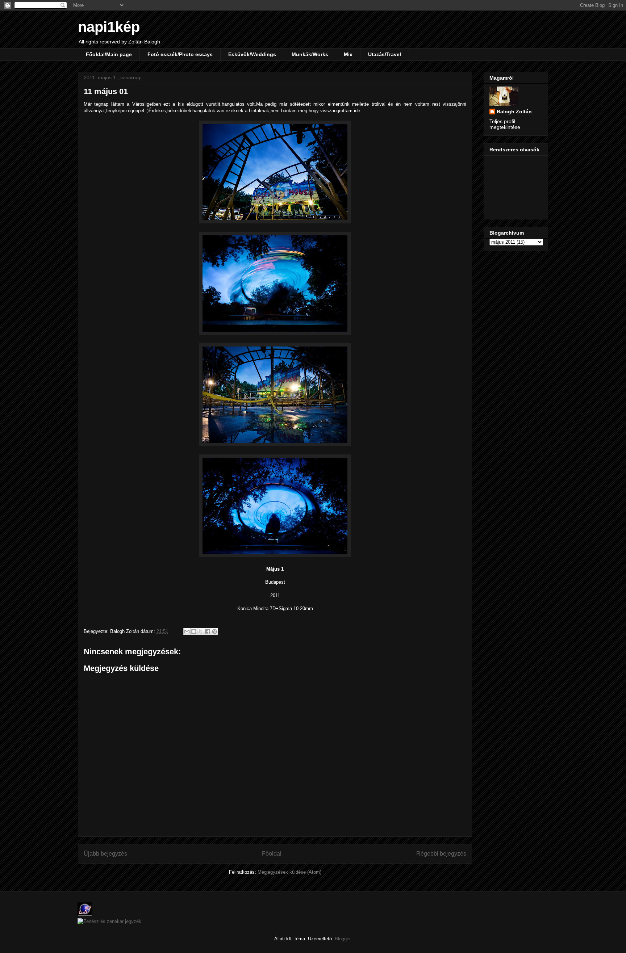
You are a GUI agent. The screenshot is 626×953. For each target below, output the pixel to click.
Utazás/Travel (384, 54)
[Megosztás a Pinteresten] (214, 631)
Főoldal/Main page (109, 54)
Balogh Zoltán (514, 111)
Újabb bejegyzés (105, 854)
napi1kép (109, 27)
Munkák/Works (310, 54)
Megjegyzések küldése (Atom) (289, 872)
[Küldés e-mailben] (187, 631)
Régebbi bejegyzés (441, 854)
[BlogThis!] (193, 631)
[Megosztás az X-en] (200, 631)
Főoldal (271, 854)
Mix (348, 54)
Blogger (342, 938)
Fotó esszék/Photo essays (180, 54)
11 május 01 (106, 91)
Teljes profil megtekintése (504, 124)
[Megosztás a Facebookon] (207, 631)
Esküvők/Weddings (252, 54)
